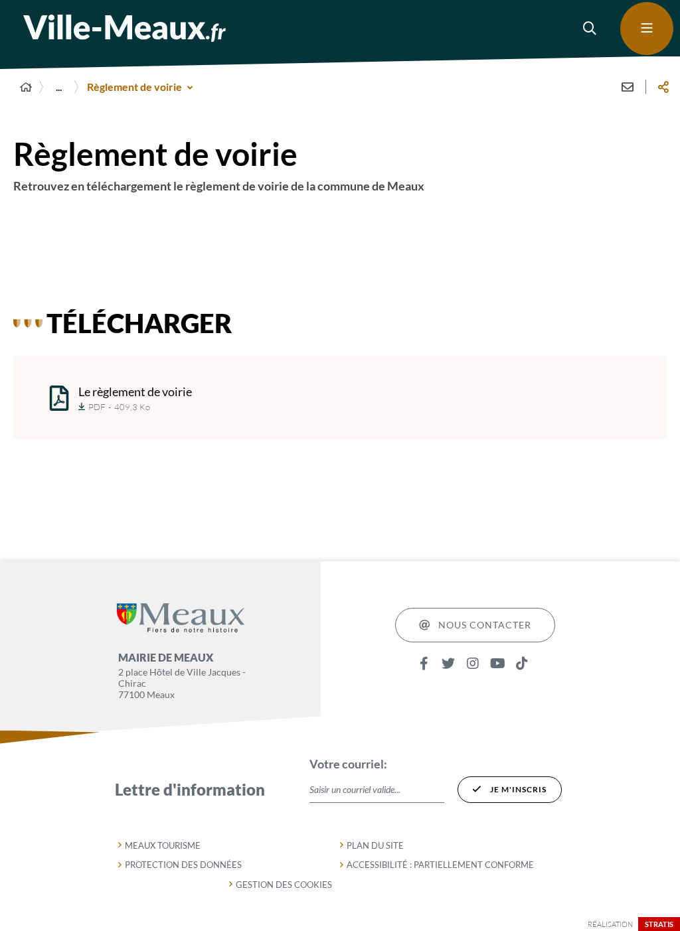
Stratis (659, 924)
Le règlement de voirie (135, 391)
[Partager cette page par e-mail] (628, 87)
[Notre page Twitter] (448, 664)
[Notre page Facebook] (424, 664)
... (59, 86)
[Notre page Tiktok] (522, 664)
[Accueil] (26, 87)
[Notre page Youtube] (497, 664)
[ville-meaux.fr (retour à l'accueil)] (124, 28)
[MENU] (646, 28)
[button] (590, 28)
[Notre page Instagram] (473, 664)
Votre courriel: (348, 763)
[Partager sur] (663, 87)
